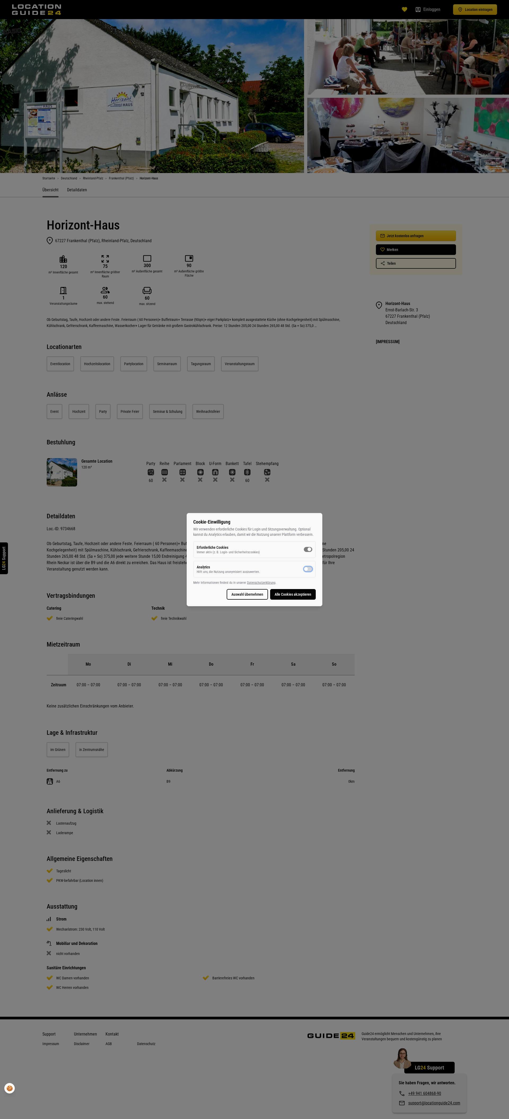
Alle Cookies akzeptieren (293, 594)
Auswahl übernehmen (247, 594)
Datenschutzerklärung (261, 583)
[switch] (308, 549)
